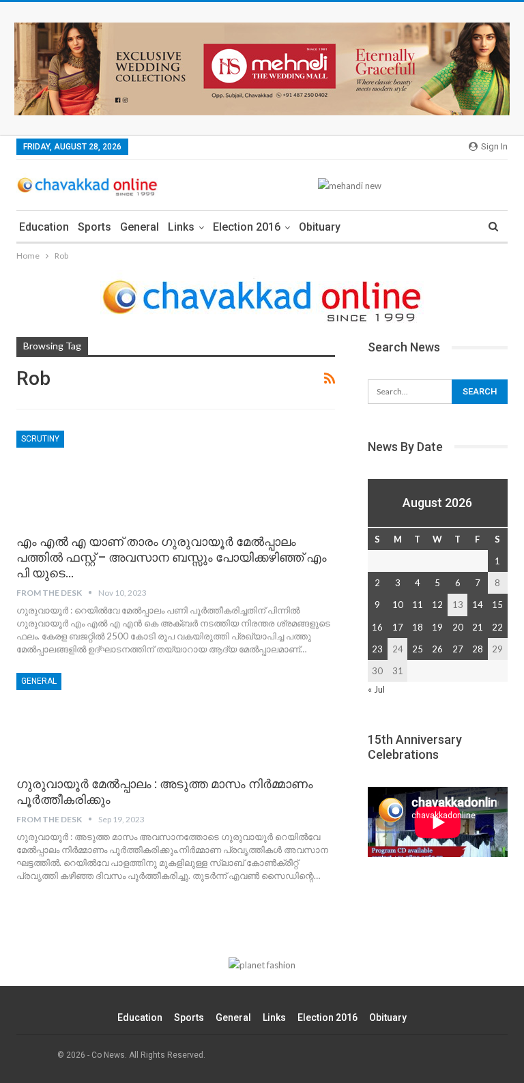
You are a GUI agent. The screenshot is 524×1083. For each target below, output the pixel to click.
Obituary (319, 226)
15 (497, 604)
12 (437, 604)
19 (437, 627)
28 (477, 649)
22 (497, 627)
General (139, 226)
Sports (94, 226)
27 (457, 649)
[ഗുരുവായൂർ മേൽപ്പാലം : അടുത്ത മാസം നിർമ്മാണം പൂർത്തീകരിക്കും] (88, 718)
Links (181, 226)
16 (377, 627)
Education (44, 226)
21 (477, 627)
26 (437, 649)
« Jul (376, 689)
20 (457, 627)
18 (417, 627)
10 (397, 604)
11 (417, 604)
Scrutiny (40, 439)
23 (377, 649)
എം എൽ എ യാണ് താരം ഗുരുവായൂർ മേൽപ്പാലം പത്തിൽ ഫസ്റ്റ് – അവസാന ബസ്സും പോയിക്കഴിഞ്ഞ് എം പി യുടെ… (171, 557)
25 (417, 649)
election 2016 (246, 226)
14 (477, 604)
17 (397, 627)
